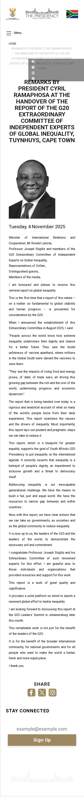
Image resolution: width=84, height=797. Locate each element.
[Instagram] (52, 691)
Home (12, 43)
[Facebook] (31, 691)
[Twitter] (42, 691)
